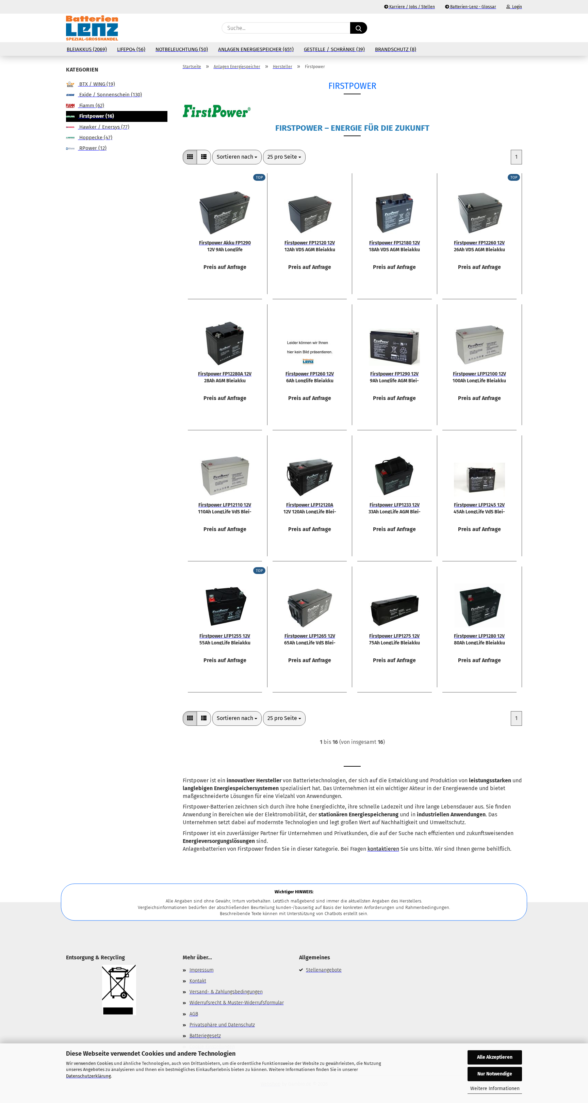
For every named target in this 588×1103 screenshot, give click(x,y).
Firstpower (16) (96, 116)
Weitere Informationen (495, 1088)
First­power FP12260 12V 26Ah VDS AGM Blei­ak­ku (479, 246)
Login (516, 6)
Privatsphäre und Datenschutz (222, 1025)
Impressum (202, 970)
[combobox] (237, 157)
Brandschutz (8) (395, 49)
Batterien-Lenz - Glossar (472, 6)
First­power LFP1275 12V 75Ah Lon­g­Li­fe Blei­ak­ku (394, 639)
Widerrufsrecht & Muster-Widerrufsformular (237, 1003)
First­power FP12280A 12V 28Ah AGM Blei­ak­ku (224, 377)
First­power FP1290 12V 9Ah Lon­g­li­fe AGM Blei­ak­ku (394, 377)
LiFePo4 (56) (131, 49)
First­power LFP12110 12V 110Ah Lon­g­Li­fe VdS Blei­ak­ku (224, 508)
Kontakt (198, 981)
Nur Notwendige (494, 1074)
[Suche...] (358, 28)
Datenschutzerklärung (88, 1075)
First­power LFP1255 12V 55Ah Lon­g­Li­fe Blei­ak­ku (224, 639)
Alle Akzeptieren (494, 1057)
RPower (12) (92, 148)
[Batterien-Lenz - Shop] (92, 28)
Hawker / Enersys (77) (103, 127)
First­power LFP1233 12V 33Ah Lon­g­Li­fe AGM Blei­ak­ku (395, 508)
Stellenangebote (324, 970)
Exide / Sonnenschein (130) (110, 95)
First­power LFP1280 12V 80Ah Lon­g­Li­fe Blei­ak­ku (479, 639)
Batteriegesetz (205, 1036)
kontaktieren (383, 849)
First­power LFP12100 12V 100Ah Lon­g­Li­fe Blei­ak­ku (479, 377)
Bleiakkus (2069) (87, 49)
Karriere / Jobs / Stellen (411, 6)
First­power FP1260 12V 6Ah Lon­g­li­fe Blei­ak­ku (309, 377)
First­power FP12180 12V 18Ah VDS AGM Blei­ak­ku (394, 246)
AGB (194, 1014)
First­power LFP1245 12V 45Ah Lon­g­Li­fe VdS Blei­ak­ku (479, 508)
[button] (518, 28)
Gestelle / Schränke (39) (334, 49)
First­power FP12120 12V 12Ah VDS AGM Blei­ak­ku (309, 246)
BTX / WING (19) (96, 84)
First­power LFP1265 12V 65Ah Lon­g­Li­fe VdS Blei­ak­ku (310, 639)
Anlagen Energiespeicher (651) (256, 49)
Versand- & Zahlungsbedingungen (226, 992)
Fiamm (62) (91, 105)
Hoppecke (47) (95, 137)
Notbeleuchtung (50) (182, 49)
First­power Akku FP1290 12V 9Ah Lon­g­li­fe (225, 246)
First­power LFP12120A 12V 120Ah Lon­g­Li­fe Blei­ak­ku (309, 508)
